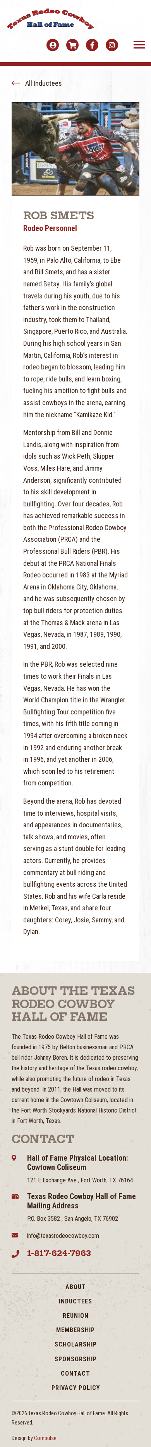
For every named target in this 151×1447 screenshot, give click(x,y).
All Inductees (43, 83)
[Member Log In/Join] (52, 45)
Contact (75, 1373)
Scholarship (76, 1344)
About (75, 1287)
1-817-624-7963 (59, 1253)
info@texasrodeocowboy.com (63, 1235)
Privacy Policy (75, 1388)
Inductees (75, 1301)
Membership (75, 1330)
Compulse (45, 1438)
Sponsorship (76, 1359)
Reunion (76, 1315)
